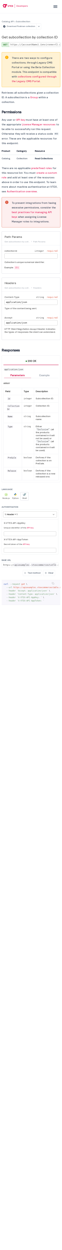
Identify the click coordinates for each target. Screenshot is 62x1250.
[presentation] (55, 6)
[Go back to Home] (15, 6)
